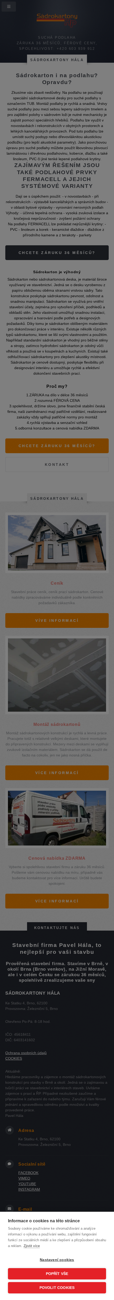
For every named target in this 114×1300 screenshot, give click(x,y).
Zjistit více (32, 1246)
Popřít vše (57, 1274)
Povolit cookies (57, 1288)
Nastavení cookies (57, 1260)
